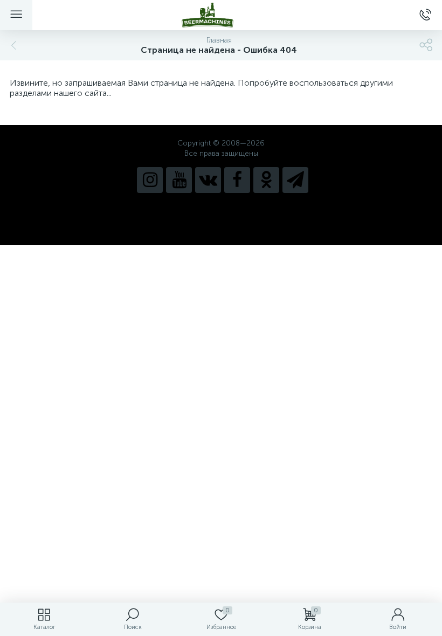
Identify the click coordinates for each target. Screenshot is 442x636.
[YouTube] (179, 180)
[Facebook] (237, 180)
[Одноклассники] (266, 180)
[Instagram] (150, 180)
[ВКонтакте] (208, 180)
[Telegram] (295, 180)
